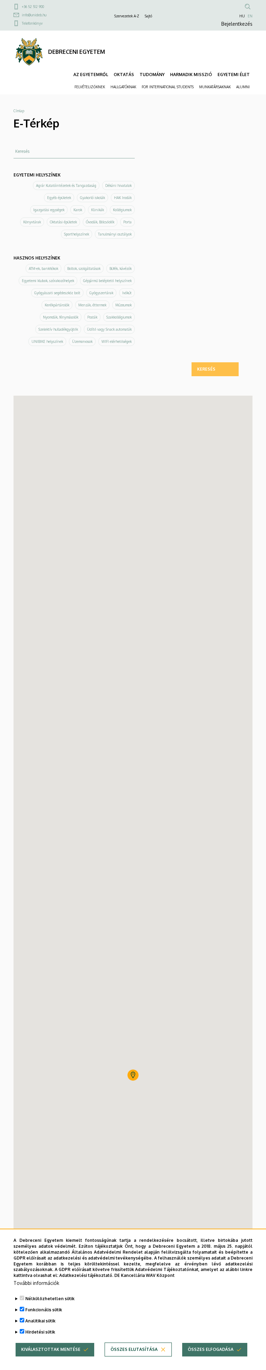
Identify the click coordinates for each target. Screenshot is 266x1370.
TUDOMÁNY (152, 74)
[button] (133, 1075)
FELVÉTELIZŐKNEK (89, 87)
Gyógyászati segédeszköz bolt (57, 293)
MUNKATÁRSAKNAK (215, 87)
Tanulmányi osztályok (115, 234)
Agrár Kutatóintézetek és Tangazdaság (66, 185)
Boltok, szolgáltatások (83, 268)
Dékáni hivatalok (118, 185)
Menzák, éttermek (92, 305)
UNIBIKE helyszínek (47, 341)
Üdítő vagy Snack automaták (109, 329)
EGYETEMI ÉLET (234, 74)
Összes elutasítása (134, 1349)
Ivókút (127, 293)
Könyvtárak (32, 222)
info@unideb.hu (34, 15)
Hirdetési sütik (40, 1332)
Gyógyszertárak (101, 293)
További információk (36, 1283)
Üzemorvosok (82, 341)
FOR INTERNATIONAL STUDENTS (168, 87)
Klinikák (97, 210)
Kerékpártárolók (57, 305)
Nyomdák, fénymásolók (60, 317)
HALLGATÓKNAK (123, 87)
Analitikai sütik (40, 1320)
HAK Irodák (123, 198)
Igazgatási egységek (48, 210)
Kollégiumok (122, 210)
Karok (77, 210)
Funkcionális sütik (43, 1309)
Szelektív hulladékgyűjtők (58, 329)
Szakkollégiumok (119, 317)
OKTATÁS (124, 74)
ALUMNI (243, 87)
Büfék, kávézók (120, 268)
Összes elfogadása (210, 1349)
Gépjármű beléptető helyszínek (107, 281)
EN (250, 16)
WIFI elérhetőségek (116, 341)
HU (242, 16)
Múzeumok (123, 305)
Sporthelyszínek (76, 234)
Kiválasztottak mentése (50, 1349)
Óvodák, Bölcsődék (100, 222)
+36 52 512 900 (33, 7)
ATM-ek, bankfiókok (43, 268)
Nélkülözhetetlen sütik (49, 1298)
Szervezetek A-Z (126, 16)
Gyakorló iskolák (92, 198)
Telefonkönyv (32, 23)
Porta (127, 222)
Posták (92, 317)
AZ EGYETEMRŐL (90, 74)
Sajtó (148, 16)
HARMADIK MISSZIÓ (191, 74)
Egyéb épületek (59, 198)
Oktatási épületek (63, 222)
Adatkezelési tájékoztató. (86, 1275)
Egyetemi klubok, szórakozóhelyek (48, 281)
